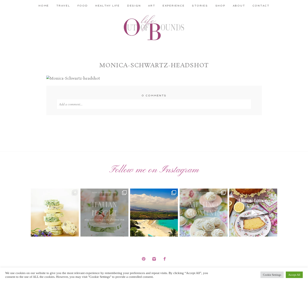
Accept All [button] (294, 274)
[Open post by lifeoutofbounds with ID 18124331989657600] (154, 213)
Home (44, 5)
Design (134, 5)
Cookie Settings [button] (272, 274)
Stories (200, 5)
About (239, 5)
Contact (260, 5)
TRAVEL (63, 5)
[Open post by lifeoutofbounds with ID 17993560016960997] (253, 213)
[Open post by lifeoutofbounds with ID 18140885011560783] (55, 213)
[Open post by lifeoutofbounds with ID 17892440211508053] (204, 213)
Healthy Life (107, 5)
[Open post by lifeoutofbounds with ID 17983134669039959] (104, 213)
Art (151, 5)
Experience (174, 5)
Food (83, 5)
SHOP (220, 5)
